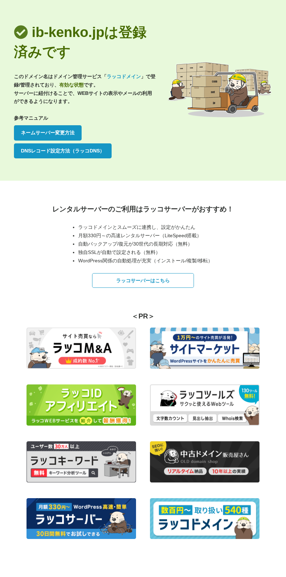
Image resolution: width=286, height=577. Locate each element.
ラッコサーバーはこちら (143, 280)
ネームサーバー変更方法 (48, 132)
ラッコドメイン (124, 76)
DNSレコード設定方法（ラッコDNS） (63, 150)
